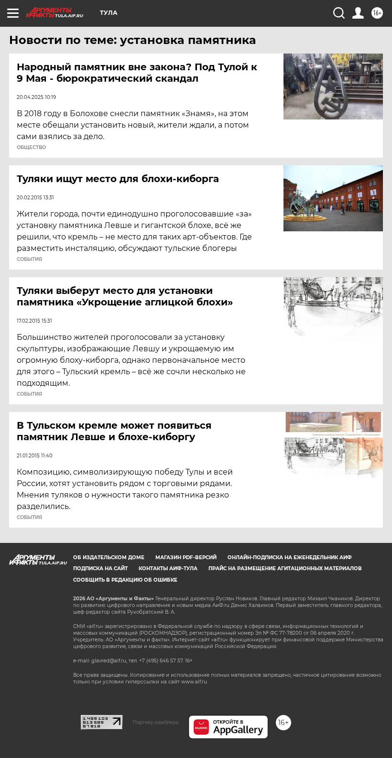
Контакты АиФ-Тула (168, 568)
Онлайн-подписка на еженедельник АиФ (290, 557)
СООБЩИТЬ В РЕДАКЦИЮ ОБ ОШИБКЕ (125, 580)
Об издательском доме (108, 557)
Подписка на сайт (100, 568)
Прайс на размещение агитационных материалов (285, 568)
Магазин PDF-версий (186, 557)
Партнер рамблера (155, 722)
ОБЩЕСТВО (31, 147)
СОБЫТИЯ (29, 259)
